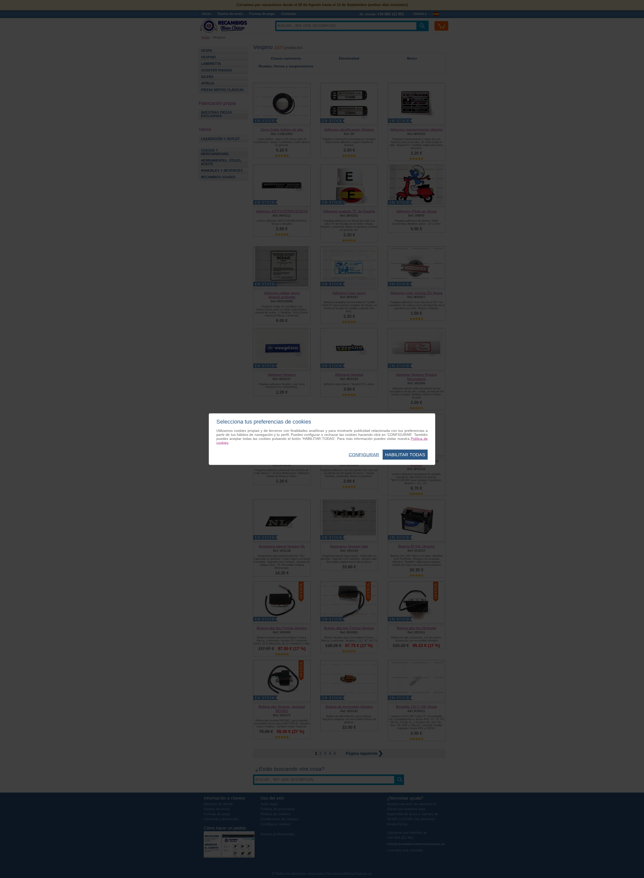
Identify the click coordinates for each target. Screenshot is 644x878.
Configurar (364, 454)
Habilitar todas (405, 454)
